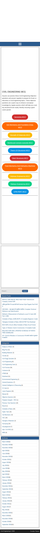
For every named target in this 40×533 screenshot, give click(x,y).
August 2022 (5, 492)
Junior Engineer (6, 391)
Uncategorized (6, 426)
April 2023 (5, 474)
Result (4, 406)
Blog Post (5, 349)
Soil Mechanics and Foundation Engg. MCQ (20, 126)
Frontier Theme (34, 531)
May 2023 (5, 471)
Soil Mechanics (6, 415)
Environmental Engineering (9, 379)
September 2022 (6, 489)
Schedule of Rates (7, 409)
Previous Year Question (9, 403)
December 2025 (6, 444)
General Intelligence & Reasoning (11, 385)
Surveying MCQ (20, 117)
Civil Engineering (7, 361)
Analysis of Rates (7, 346)
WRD (3, 432)
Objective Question (7, 397)
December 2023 (6, 456)
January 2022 (6, 501)
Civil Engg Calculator (8, 358)
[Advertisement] (20, 21)
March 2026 (5, 441)
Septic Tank (5, 412)
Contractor (5, 370)
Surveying (5, 423)
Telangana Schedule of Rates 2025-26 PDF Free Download (18, 322)
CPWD (4, 373)
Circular (4, 355)
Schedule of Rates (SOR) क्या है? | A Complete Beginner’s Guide (20, 319)
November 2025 (6, 447)
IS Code (4, 388)
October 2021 (6, 504)
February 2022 (6, 498)
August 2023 (5, 462)
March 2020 (5, 515)
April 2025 (5, 450)
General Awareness (7, 382)
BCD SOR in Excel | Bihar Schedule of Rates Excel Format (19, 325)
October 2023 (6, 459)
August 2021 (5, 507)
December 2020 (6, 512)
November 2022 (6, 486)
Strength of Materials (8, 420)
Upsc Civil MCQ (6, 429)
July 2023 (5, 465)
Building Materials (7, 352)
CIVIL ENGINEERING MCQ (14, 91)
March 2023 (5, 477)
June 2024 (5, 453)
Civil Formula (6, 367)
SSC (3, 417)
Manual (4, 394)
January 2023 (6, 483)
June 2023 (5, 468)
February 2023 (6, 480)
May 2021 (5, 509)
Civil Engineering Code (8, 364)
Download (5, 376)
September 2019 (6, 524)
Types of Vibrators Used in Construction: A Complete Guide (19, 328)
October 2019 (6, 521)
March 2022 (5, 495)
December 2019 (6, 518)
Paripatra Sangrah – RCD (9, 400)
